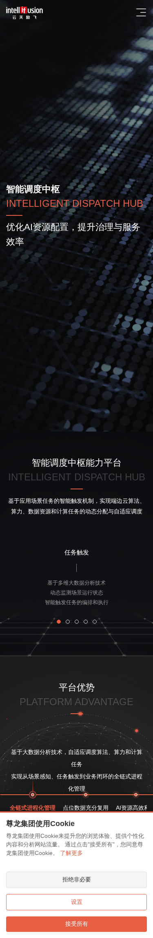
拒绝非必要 (76, 879)
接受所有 (76, 923)
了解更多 (71, 853)
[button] (59, 622)
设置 (76, 902)
